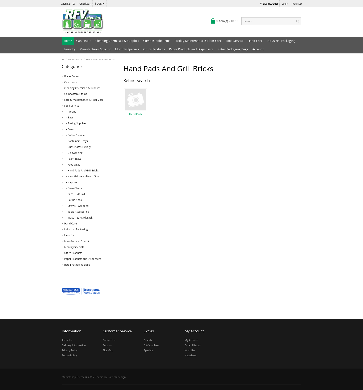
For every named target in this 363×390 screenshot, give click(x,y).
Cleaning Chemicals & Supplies (117, 41)
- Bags (69, 117)
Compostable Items (156, 41)
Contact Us (109, 340)
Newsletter (191, 355)
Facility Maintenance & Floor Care (198, 41)
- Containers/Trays (76, 141)
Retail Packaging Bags (233, 49)
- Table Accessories (76, 212)
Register (297, 3)
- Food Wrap (72, 164)
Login (285, 3)
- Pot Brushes (73, 200)
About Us (67, 340)
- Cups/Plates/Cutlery (77, 147)
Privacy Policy (70, 350)
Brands (148, 340)
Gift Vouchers (151, 345)
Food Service (234, 41)
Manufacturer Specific (95, 49)
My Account (191, 340)
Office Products (154, 49)
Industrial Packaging (281, 41)
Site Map (108, 350)
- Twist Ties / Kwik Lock (78, 217)
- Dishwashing (73, 153)
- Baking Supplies (75, 123)
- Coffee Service (74, 135)
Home (68, 41)
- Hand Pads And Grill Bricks (81, 170)
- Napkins (70, 182)
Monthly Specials (127, 49)
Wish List (190, 350)
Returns (107, 345)
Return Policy (69, 355)
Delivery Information (74, 345)
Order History (193, 345)
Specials (148, 350)
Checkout (84, 3)
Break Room (71, 76)
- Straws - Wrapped (76, 206)
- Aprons (70, 111)
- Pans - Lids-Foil (74, 194)
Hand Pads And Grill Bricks (100, 59)
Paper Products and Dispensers (191, 49)
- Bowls (69, 129)
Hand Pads (135, 114)
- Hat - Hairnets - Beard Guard (82, 176)
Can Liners (83, 41)
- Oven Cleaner (74, 188)
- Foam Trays (72, 159)
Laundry (69, 49)
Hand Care (255, 41)
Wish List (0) (68, 3)
